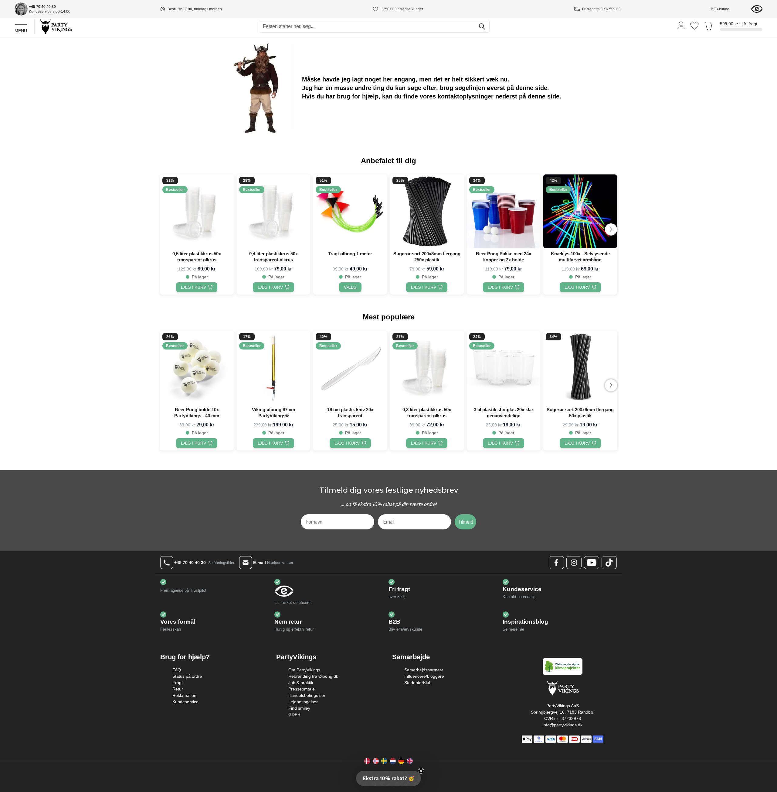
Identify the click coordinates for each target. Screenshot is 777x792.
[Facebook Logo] (556, 562)
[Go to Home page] (55, 26)
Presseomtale (301, 689)
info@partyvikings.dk (562, 724)
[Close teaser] (421, 771)
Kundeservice (185, 701)
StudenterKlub (418, 682)
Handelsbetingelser (306, 695)
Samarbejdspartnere (424, 669)
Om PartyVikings (304, 669)
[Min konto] (681, 25)
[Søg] (482, 26)
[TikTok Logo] (609, 562)
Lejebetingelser (303, 701)
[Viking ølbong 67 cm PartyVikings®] (273, 368)
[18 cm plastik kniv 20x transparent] (350, 368)
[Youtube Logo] (591, 562)
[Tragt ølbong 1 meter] (350, 211)
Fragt (177, 682)
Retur (177, 689)
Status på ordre (187, 676)
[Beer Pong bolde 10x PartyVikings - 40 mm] (197, 368)
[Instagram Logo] (574, 562)
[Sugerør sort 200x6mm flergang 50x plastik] (580, 368)
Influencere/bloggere (424, 676)
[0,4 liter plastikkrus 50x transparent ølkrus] (273, 211)
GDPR (294, 714)
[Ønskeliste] (694, 26)
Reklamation (184, 695)
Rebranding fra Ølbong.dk (313, 676)
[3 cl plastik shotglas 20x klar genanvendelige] (504, 368)
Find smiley (299, 708)
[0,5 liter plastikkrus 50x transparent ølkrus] (197, 211)
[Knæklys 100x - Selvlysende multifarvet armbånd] (580, 211)
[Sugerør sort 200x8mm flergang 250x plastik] (427, 211)
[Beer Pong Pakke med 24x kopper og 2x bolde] (504, 211)
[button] (388, 778)
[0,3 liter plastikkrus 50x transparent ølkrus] (427, 368)
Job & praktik (300, 682)
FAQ (176, 669)
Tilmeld (465, 522)
